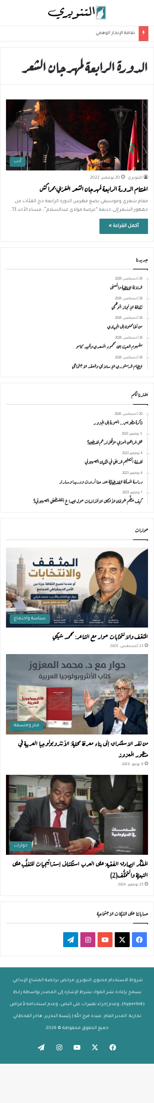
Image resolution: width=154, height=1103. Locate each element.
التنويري (135, 178)
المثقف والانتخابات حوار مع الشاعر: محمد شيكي (100, 636)
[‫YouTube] (105, 939)
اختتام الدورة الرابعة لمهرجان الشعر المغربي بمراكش (94, 188)
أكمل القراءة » (124, 226)
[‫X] (122, 939)
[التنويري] (77, 13)
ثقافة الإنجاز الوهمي (115, 33)
